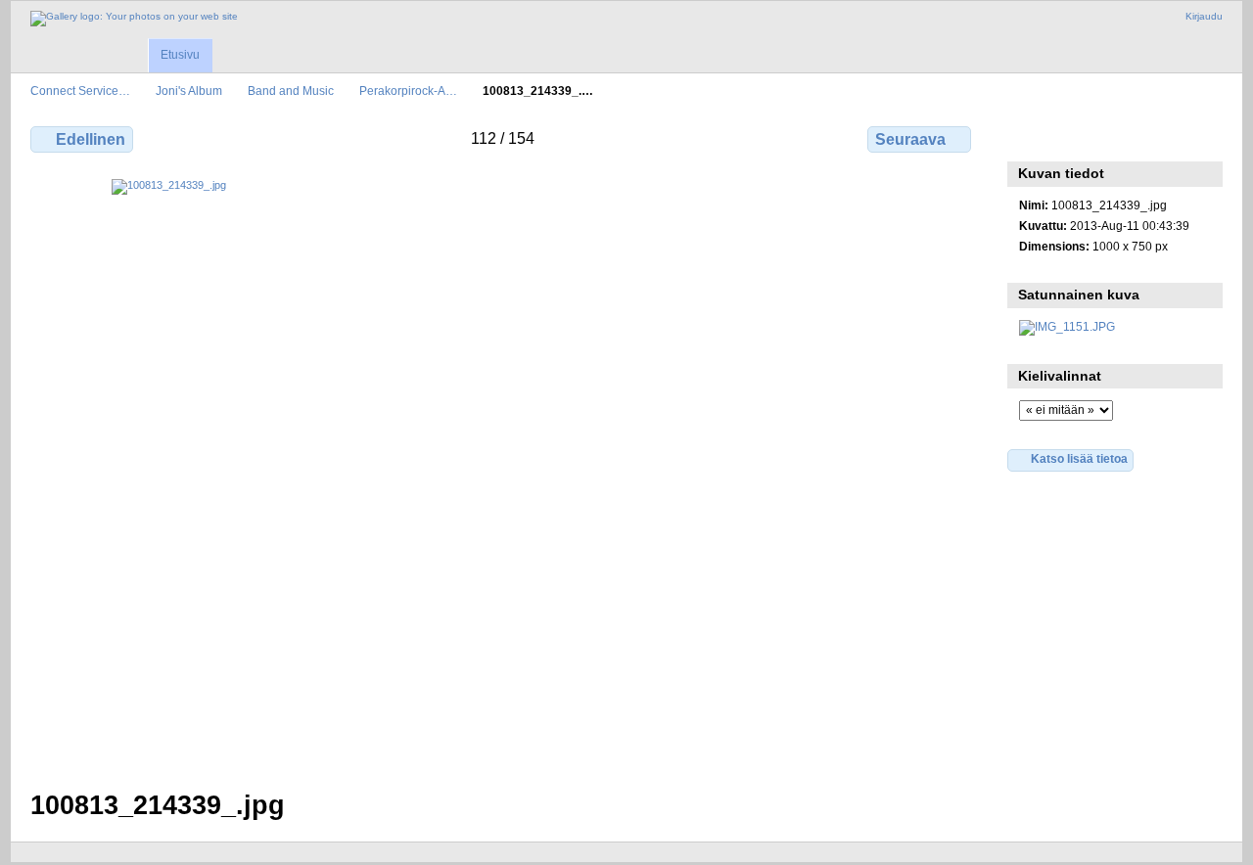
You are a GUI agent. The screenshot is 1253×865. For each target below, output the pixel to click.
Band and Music (291, 90)
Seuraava (910, 139)
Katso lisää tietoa (1079, 458)
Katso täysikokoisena (1029, 137)
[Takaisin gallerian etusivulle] (134, 18)
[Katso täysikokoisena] (502, 472)
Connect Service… (80, 90)
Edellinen (90, 139)
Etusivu (180, 55)
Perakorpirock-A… (408, 90)
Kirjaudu (1204, 16)
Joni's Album (189, 90)
